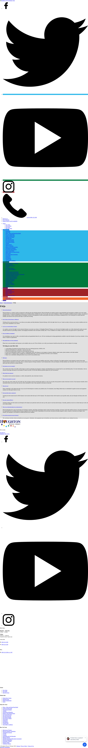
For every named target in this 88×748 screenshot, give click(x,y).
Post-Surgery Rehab (7, 718)
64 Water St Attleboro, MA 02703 (4, 433)
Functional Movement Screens (12, 273)
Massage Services (9, 286)
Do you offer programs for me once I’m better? (11, 415)
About (4, 223)
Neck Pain (8, 232)
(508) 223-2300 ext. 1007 (6, 652)
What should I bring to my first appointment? (10, 340)
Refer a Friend (9, 293)
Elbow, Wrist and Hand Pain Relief (13, 233)
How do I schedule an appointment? (9, 333)
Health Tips (5, 296)
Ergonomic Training (10, 280)
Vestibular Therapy (10, 283)
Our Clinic (8, 224)
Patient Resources (9, 299)
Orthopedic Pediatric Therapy (12, 275)
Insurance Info (9, 290)
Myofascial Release (10, 268)
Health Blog (8, 298)
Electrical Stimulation (10, 279)
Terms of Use (31, 746)
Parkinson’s (8, 257)
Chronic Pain (8, 259)
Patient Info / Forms (10, 289)
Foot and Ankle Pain (10, 234)
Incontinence (8, 258)
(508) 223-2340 (4, 644)
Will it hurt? (5, 357)
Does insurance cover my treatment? (9, 366)
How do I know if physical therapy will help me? (11, 319)
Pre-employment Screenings (12, 254)
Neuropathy (8, 255)
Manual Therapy (9, 264)
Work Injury (8, 253)
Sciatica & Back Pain (10, 236)
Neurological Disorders (11, 248)
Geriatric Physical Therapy (11, 278)
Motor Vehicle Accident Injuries (12, 252)
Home (1, 302)
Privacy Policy (24, 746)
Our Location (8, 226)
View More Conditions (10, 260)
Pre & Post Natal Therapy (11, 249)
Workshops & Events (10, 295)
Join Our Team (9, 228)
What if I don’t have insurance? (8, 373)
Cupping (7, 270)
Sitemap (18, 746)
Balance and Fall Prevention (12, 247)
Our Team (8, 227)
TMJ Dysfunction (9, 245)
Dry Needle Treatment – (11, 269)
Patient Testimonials (10, 291)
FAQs (7, 294)
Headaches (8, 231)
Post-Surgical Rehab (10, 242)
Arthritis (7, 243)
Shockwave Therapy (10, 284)
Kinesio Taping (9, 281)
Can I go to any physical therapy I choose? (10, 326)
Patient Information (8, 302)
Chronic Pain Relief (10, 250)
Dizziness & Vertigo (10, 237)
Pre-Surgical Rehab (10, 240)
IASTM (7, 267)
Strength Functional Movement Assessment (15, 274)
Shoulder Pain (9, 238)
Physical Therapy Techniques (12, 263)
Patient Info (5, 288)
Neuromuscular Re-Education (12, 272)
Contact (4, 300)
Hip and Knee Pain (10, 239)
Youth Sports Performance (11, 276)
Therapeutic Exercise (10, 265)
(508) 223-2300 (4, 642)
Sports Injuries (9, 244)
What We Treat (6, 229)
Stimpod (7, 285)
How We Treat (6, 262)
